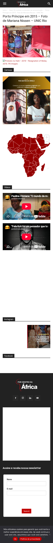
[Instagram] (23, 398)
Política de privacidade (30, 539)
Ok (15, 539)
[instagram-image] (14, 336)
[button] (4, 3)
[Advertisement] (26, 285)
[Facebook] (15, 398)
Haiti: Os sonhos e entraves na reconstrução (26, 10)
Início (5, 10)
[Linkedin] (30, 398)
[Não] (49, 534)
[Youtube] (37, 398)
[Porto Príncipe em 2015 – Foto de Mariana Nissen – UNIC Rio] (26, 56)
